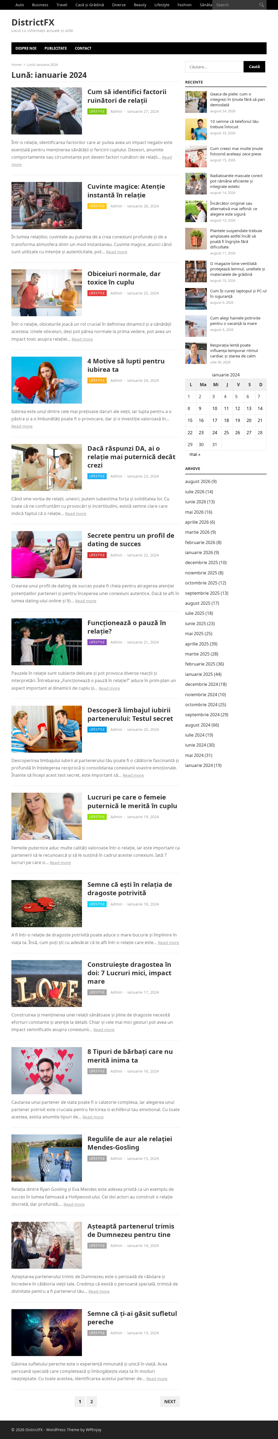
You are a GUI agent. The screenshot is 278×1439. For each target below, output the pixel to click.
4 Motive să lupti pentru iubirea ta (126, 365)
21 (260, 420)
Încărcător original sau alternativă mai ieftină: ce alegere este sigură (233, 208)
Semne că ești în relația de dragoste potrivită (129, 888)
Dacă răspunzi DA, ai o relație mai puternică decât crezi (131, 456)
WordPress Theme (62, 1429)
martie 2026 (197, 532)
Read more (116, 251)
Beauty (140, 4)
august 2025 (197, 603)
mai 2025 (194, 634)
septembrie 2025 (202, 593)
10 (214, 408)
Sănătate (208, 4)
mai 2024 (194, 755)
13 (249, 408)
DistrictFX (32, 22)
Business (40, 4)
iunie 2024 (195, 745)
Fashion (185, 4)
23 (201, 433)
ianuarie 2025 (199, 674)
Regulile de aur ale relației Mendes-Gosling (129, 1143)
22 (190, 433)
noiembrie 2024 (201, 695)
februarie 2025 (200, 664)
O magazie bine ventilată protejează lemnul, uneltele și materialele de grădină (237, 269)
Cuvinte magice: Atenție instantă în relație (126, 190)
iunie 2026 (195, 502)
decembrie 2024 (201, 684)
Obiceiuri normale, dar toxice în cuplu (124, 277)
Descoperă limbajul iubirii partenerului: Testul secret (130, 714)
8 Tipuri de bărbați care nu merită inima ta (130, 1055)
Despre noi (25, 48)
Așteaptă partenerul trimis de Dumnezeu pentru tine (130, 1230)
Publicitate (56, 48)
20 (249, 420)
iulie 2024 (194, 735)
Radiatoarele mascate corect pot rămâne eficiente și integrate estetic (236, 181)
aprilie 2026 (197, 522)
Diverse (119, 4)
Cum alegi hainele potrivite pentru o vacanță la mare (235, 320)
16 (201, 420)
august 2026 (197, 481)
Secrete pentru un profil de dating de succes (130, 539)
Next (170, 1402)
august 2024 (197, 725)
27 (249, 433)
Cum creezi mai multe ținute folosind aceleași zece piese (236, 151)
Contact (83, 48)
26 (237, 433)
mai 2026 (194, 512)
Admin (116, 111)
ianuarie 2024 (199, 765)
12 (237, 408)
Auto (19, 4)
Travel (61, 4)
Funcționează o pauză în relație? (126, 626)
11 (226, 408)
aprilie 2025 (197, 644)
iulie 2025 (194, 613)
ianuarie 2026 (199, 552)
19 (237, 420)
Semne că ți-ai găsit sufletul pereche (132, 1317)
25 (226, 433)
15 (190, 420)
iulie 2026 (194, 492)
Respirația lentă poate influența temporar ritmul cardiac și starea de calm (234, 350)
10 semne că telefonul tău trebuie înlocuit (234, 124)
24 (214, 433)
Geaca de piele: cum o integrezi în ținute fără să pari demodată (237, 99)
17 (214, 420)
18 (226, 420)
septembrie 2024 (202, 715)
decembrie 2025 (201, 562)
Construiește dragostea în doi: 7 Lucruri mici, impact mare (129, 973)
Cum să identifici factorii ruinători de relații (126, 95)
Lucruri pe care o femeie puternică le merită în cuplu (132, 801)
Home (16, 64)
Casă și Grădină (89, 4)
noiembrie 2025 (201, 573)
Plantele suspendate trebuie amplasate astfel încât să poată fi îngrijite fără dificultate (236, 239)
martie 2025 (197, 654)
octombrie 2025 (201, 583)
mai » (194, 454)
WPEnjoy (93, 1429)
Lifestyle (161, 4)
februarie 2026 (200, 542)
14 (260, 408)
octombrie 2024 (201, 705)
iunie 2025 (195, 623)
